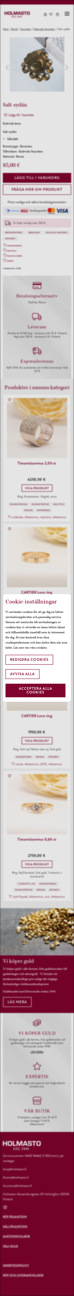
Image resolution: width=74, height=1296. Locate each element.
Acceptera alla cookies (35, 690)
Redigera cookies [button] (29, 659)
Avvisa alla (22, 674)
